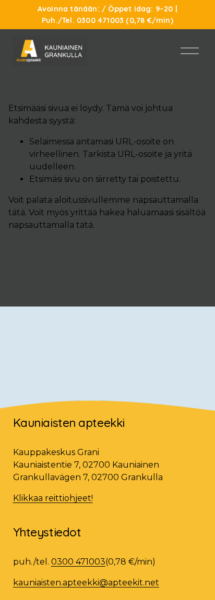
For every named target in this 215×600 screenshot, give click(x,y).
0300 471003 (78, 562)
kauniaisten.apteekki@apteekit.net (86, 582)
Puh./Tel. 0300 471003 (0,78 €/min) (107, 20)
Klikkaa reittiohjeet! (53, 498)
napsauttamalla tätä (50, 225)
